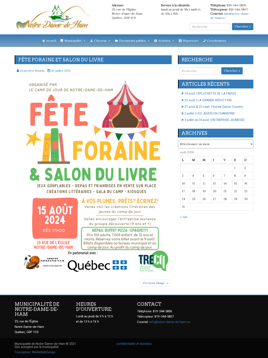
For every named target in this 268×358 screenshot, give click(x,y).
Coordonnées (216, 41)
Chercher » (243, 26)
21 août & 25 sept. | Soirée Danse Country (213, 107)
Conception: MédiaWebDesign (35, 352)
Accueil (51, 41)
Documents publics (132, 41)
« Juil (183, 217)
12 (204, 183)
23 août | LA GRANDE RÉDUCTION (208, 100)
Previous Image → (156, 283)
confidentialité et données (134, 344)
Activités (164, 41)
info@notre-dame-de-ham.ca (169, 322)
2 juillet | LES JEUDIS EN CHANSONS (209, 113)
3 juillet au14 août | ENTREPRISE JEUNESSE (214, 120)
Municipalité (73, 41)
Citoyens (100, 41)
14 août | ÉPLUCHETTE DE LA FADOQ (210, 93)
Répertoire (191, 41)
